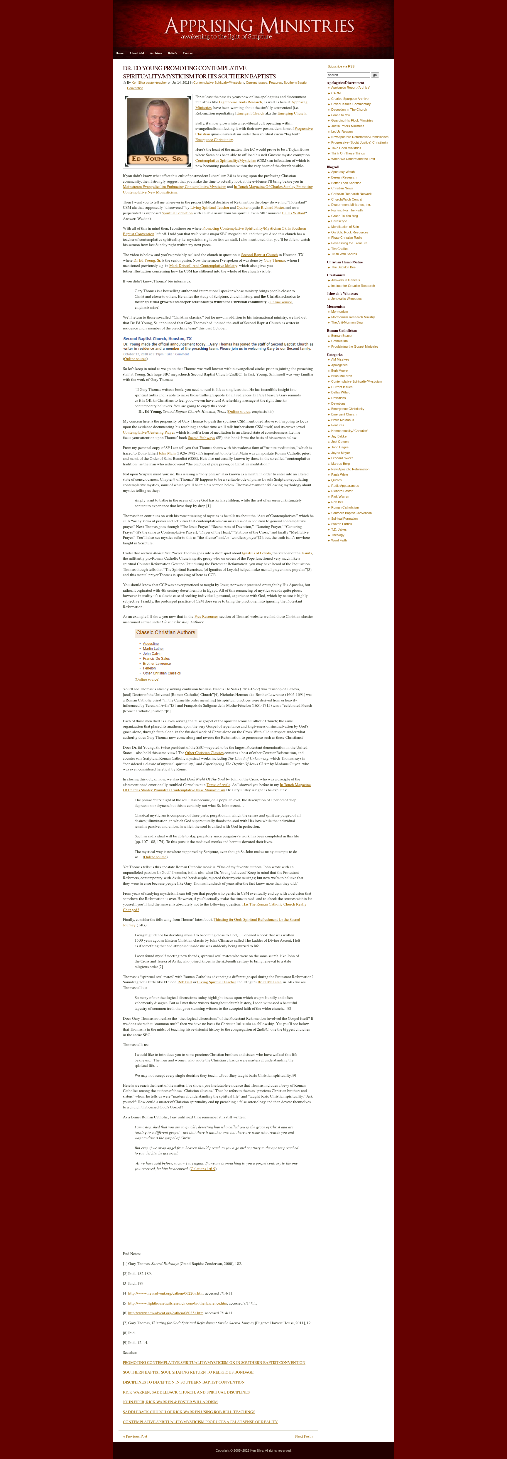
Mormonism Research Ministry (353, 317)
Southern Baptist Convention (351, 513)
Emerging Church (292, 113)
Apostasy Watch (343, 172)
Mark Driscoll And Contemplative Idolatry (203, 265)
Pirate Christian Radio (346, 237)
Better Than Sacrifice (346, 183)
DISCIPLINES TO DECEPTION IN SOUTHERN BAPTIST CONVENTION (184, 1382)
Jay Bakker (339, 436)
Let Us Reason (342, 131)
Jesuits (306, 553)
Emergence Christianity (214, 139)
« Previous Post (135, 1436)
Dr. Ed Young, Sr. (147, 260)
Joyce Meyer (340, 453)
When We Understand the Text (353, 159)
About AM (136, 53)
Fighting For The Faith (347, 210)
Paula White (339, 474)
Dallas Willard (293, 213)
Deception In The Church (349, 109)
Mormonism (339, 311)
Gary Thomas (274, 260)
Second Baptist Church (259, 254)
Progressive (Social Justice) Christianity (359, 142)
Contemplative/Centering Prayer (148, 432)
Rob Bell (185, 982)
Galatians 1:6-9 (203, 1168)
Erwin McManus (342, 420)
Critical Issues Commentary (351, 104)
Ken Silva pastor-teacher (149, 82)
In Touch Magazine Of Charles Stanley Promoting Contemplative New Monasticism (217, 787)
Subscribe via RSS (340, 66)
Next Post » (304, 1436)
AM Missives (340, 359)
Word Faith (339, 540)
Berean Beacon (342, 335)
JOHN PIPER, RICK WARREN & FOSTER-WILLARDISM (170, 1401)
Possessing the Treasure (349, 243)
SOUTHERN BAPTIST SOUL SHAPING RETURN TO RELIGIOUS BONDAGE (188, 1372)
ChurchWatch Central (346, 199)
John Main (167, 453)
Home (120, 53)
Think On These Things (348, 153)
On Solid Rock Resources (350, 232)
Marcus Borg (340, 463)
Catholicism (339, 341)
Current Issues (256, 82)
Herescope (339, 221)
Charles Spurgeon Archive (350, 98)
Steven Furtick (341, 524)
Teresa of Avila (218, 784)
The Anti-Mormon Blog (347, 322)
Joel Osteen (340, 441)
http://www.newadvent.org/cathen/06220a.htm (165, 1293)
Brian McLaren (270, 982)
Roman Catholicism (345, 507)
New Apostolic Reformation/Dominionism (359, 137)
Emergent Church (250, 113)
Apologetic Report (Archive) (351, 87)
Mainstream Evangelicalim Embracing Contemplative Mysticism (174, 186)
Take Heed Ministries (346, 148)
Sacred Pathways (201, 437)
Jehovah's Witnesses (346, 298)
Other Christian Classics (204, 752)
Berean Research (343, 177)
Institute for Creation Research (353, 285)
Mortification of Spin (345, 226)
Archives (156, 53)
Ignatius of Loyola (256, 553)
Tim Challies (340, 248)
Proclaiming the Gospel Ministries (354, 346)
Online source (281, 301)
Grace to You (340, 115)
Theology (337, 535)
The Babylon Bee (343, 267)
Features (275, 82)
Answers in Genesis (345, 280)
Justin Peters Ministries (347, 126)
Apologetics (339, 365)
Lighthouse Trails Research (240, 102)
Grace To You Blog (344, 216)
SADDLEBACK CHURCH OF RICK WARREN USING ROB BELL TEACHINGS (189, 1411)
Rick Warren (340, 496)
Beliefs (172, 53)
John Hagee (340, 447)
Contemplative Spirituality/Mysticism (218, 82)
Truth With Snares (344, 254)
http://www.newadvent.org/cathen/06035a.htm (165, 1312)
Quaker (243, 207)
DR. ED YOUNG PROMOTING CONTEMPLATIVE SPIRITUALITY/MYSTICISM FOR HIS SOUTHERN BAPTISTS (199, 71)
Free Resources (206, 616)
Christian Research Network (351, 194)
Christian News (342, 188)
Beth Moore (339, 370)
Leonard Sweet (342, 458)
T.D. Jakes (339, 529)
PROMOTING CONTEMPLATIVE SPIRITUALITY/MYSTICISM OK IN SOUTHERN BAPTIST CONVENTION (214, 1362)
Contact (188, 53)
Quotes (336, 480)
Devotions (338, 403)
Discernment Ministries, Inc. (351, 204)
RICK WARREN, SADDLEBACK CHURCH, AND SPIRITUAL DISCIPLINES (186, 1392)
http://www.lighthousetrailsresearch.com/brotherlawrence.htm (177, 1303)
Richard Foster (272, 207)
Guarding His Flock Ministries (352, 120)
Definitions (338, 398)
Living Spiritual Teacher (209, 207)
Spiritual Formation (177, 213)
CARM (336, 93)
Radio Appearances (345, 485)
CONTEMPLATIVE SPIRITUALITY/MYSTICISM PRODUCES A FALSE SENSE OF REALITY (200, 1421)
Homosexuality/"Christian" (349, 431)
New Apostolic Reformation (350, 469)
